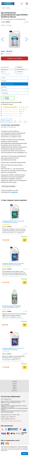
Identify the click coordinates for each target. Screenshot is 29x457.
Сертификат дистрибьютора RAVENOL (11, 421)
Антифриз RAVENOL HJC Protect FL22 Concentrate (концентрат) (13, 221)
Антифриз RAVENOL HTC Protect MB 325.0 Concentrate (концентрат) (13, 264)
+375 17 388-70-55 (10, 417)
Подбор (14, 388)
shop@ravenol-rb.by (9, 418)
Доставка (14, 381)
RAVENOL (3, 25)
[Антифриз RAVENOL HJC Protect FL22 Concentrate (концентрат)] (14, 212)
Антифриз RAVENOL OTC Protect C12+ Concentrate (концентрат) (13, 349)
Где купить (14, 390)
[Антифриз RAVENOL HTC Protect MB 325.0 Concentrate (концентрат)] (14, 254)
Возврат (14, 385)
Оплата (14, 383)
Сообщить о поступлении (14, 58)
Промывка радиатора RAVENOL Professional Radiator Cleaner (11, 306)
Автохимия (8, 25)
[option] (14, 39)
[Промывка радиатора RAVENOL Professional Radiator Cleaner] (14, 296)
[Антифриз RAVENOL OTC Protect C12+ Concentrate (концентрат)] (14, 339)
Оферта (14, 387)
